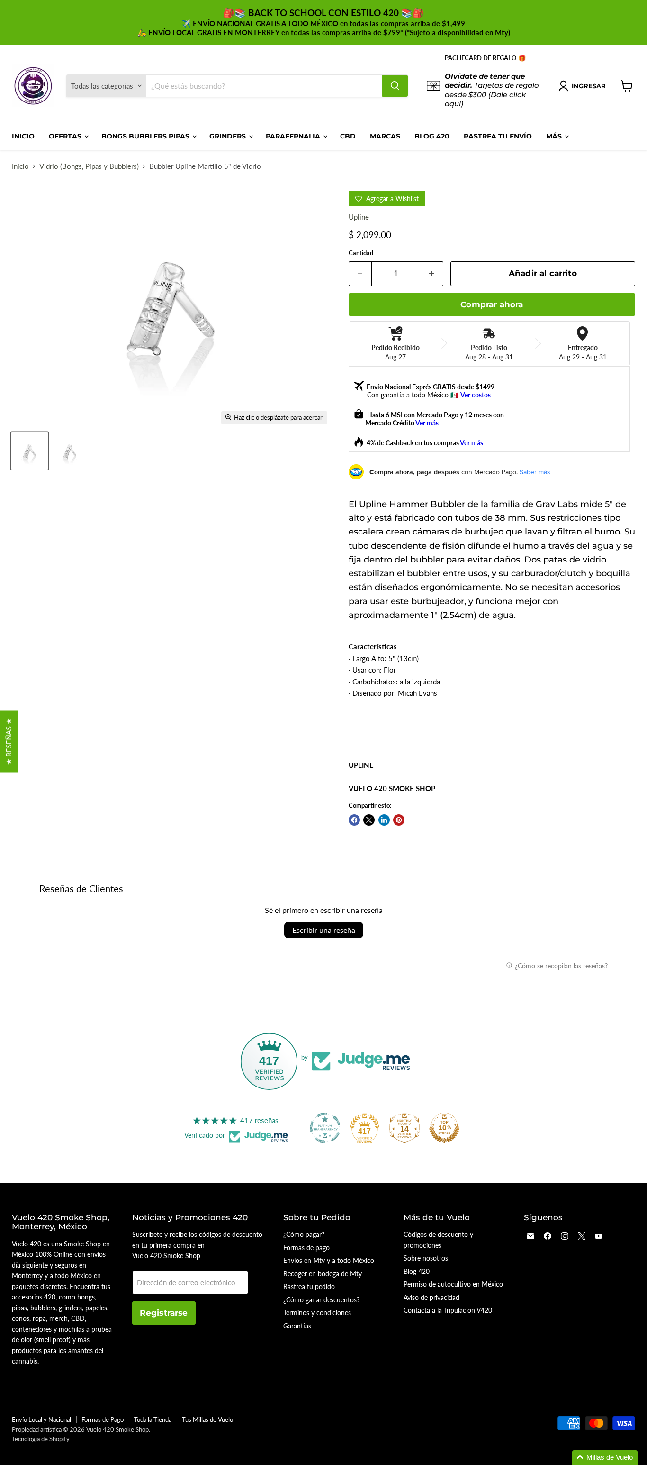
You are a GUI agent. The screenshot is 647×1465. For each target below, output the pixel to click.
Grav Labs (557, 504)
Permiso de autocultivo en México (453, 1284)
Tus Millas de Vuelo (207, 1419)
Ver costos (475, 395)
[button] (605, 1457)
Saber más (535, 472)
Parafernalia (294, 136)
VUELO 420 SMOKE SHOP (392, 788)
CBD (348, 136)
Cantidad (361, 253)
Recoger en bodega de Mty (322, 1274)
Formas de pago (306, 1248)
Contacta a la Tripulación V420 (448, 1310)
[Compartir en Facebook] (354, 820)
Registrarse (164, 1313)
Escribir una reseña (323, 929)
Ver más (427, 423)
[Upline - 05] (29, 451)
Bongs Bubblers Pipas (146, 136)
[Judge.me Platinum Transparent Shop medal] (325, 1128)
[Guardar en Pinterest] (398, 820)
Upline (359, 216)
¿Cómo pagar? (303, 1234)
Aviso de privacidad (431, 1297)
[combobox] (264, 86)
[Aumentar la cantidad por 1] (431, 273)
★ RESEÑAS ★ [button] (8, 741)
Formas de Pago (102, 1419)
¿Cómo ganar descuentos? (321, 1300)
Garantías (297, 1326)
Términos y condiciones (317, 1312)
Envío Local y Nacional (41, 1419)
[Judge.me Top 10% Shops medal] (444, 1128)
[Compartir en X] (369, 820)
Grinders (228, 136)
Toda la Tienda (152, 1419)
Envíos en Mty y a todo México (328, 1260)
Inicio (23, 136)
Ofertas (66, 136)
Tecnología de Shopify (41, 1439)
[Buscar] (395, 86)
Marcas (385, 136)
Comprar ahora (491, 304)
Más (555, 136)
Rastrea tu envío (498, 136)
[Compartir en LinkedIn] (384, 820)
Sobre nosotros (426, 1258)
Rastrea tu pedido (309, 1286)
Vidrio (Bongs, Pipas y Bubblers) (89, 166)
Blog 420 (431, 136)
